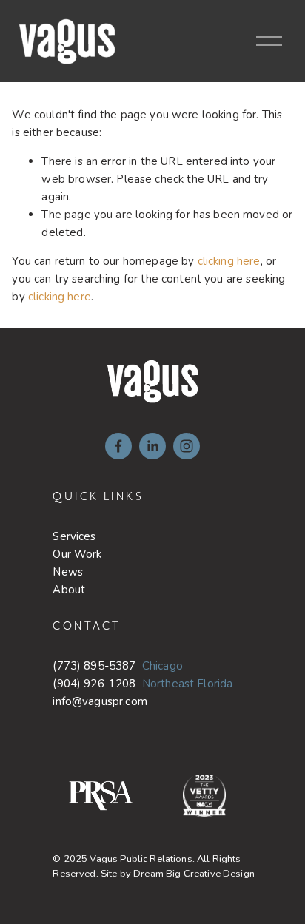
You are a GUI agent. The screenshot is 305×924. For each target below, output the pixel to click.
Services (74, 536)
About (69, 589)
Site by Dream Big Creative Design (178, 873)
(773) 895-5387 (94, 665)
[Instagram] (186, 446)
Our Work (77, 554)
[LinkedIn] (152, 446)
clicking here (229, 261)
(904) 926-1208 (94, 683)
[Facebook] (118, 446)
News (68, 571)
